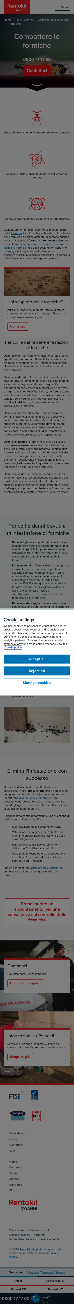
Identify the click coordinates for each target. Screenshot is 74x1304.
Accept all (37, 659)
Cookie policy (13, 647)
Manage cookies (37, 683)
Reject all (37, 671)
